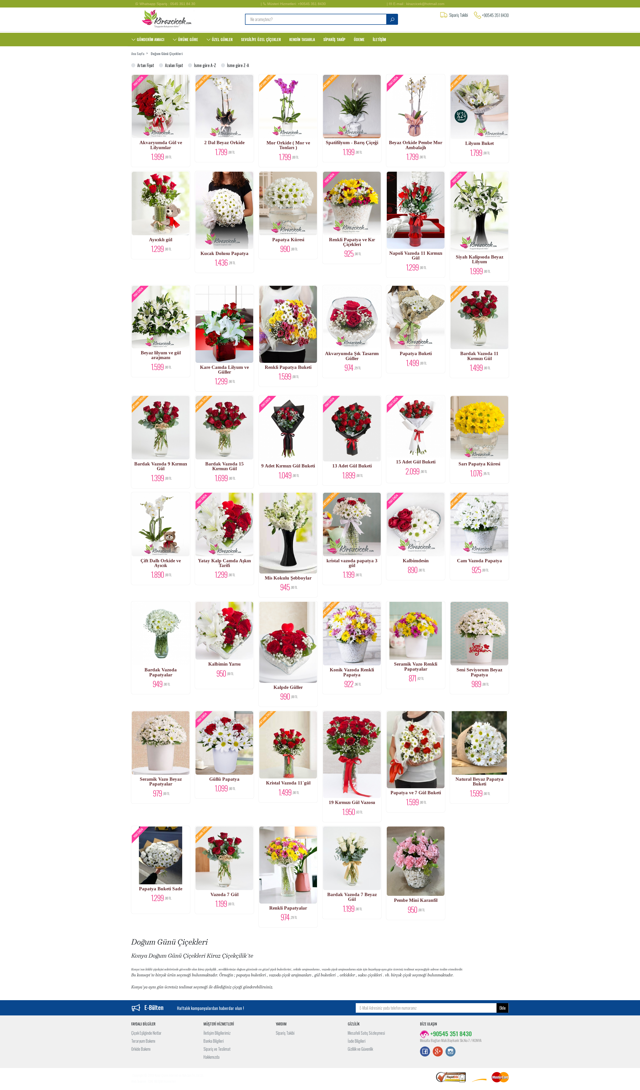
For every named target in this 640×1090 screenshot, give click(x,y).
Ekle (503, 1008)
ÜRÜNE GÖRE (187, 39)
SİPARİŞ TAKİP (334, 39)
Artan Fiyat (145, 65)
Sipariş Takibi (285, 1033)
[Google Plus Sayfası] (438, 1051)
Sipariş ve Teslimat (217, 1049)
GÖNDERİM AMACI (150, 39)
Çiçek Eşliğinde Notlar (146, 1033)
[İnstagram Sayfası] (451, 1051)
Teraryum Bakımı (143, 1041)
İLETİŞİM (379, 39)
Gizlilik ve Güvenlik (360, 1049)
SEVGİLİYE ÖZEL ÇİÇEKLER (261, 39)
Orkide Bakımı (140, 1049)
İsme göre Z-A (238, 65)
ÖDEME (359, 39)
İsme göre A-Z (205, 65)
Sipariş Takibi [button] (458, 15)
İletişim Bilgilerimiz (217, 1033)
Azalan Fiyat (174, 65)
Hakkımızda (212, 1057)
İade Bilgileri (357, 1041)
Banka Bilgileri (214, 1041)
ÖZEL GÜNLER (222, 39)
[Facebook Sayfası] (425, 1051)
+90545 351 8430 (495, 15)
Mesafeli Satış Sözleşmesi (366, 1033)
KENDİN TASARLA (302, 39)
